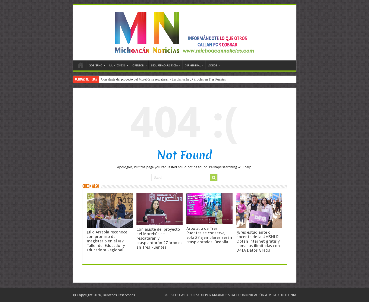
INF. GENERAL (193, 65)
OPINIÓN (138, 65)
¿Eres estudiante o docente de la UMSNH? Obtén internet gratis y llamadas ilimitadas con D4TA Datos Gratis (258, 241)
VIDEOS (212, 65)
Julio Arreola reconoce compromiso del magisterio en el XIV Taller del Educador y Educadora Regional (107, 241)
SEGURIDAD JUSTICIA (164, 65)
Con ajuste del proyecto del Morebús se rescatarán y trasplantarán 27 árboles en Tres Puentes (163, 79)
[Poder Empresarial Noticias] (184, 32)
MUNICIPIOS (117, 65)
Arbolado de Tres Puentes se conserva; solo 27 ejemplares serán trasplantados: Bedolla (209, 235)
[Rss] (166, 295)
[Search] (213, 177)
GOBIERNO (95, 65)
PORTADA (80, 64)
